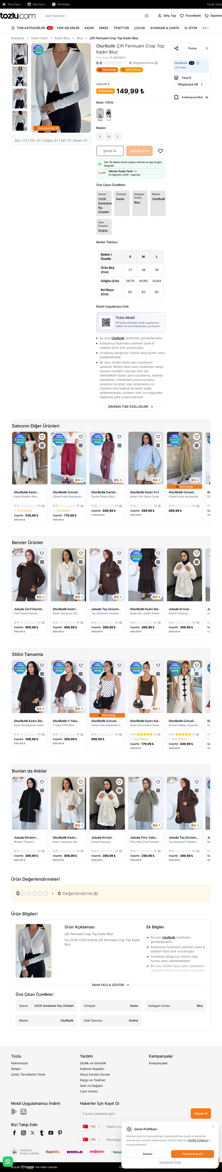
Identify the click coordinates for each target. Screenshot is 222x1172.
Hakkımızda (19, 1063)
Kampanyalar (158, 1063)
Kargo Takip (214, 4)
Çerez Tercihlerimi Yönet (28, 1074)
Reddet (147, 1154)
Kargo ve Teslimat (92, 1080)
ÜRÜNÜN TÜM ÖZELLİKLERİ (128, 406)
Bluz (80, 38)
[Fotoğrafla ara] (146, 15)
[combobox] (91, 1126)
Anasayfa (17, 38)
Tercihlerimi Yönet (170, 1162)
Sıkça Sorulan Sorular (95, 1074)
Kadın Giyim (39, 38)
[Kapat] (213, 1126)
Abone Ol (200, 1113)
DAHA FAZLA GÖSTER (108, 985)
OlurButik (117, 338)
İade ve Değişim (91, 1085)
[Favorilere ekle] (42, 436)
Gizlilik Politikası (198, 1140)
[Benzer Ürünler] (42, 445)
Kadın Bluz (62, 38)
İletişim (16, 1069)
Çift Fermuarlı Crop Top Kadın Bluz (114, 38)
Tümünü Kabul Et (192, 1154)
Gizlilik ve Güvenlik (93, 1063)
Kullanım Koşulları (92, 1069)
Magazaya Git (188, 84)
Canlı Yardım (89, 1091)
